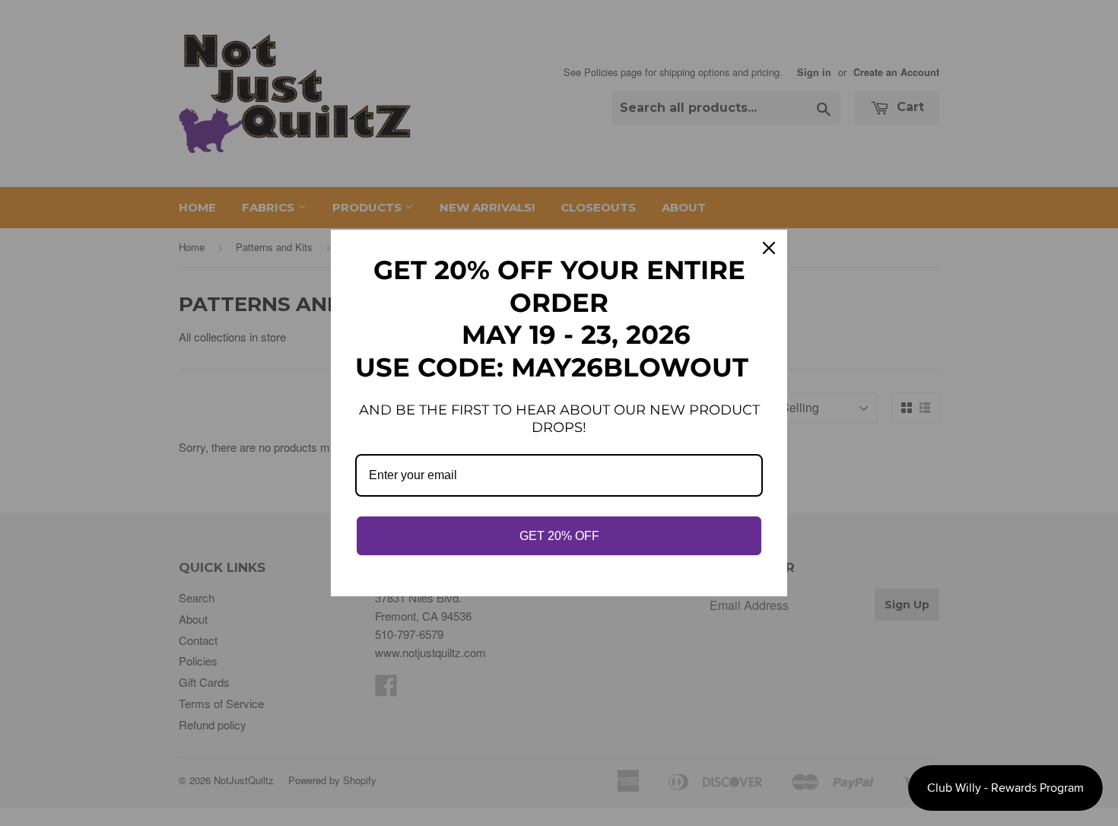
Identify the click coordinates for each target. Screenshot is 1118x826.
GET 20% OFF (559, 535)
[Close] (769, 248)
